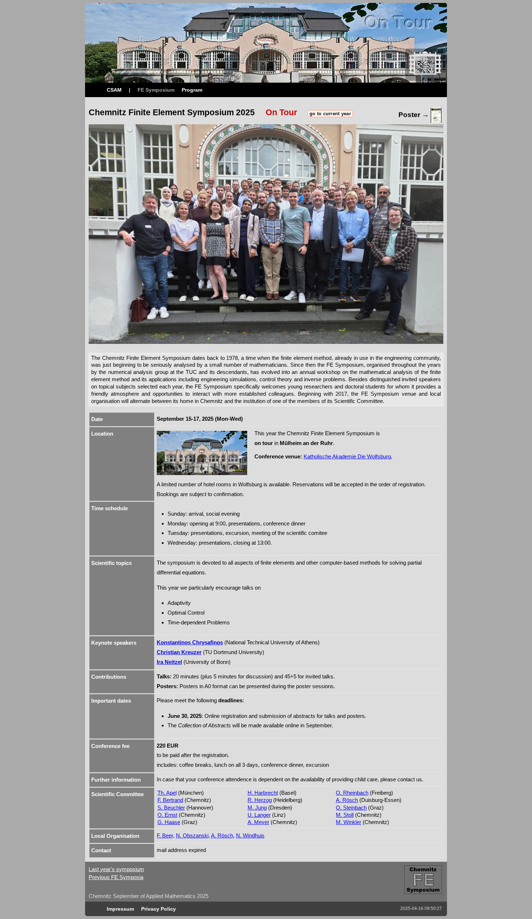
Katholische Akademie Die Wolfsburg (347, 456)
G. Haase (168, 822)
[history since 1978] (424, 896)
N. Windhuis (250, 835)
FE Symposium (156, 90)
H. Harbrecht (263, 793)
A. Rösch (347, 800)
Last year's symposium (116, 869)
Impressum (120, 909)
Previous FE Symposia (116, 877)
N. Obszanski (192, 835)
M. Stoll (345, 815)
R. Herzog (260, 800)
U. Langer (259, 815)
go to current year (330, 113)
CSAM (114, 90)
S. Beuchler (171, 807)
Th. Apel (167, 793)
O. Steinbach (351, 807)
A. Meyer (258, 822)
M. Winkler (348, 822)
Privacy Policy (158, 909)
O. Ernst (167, 815)
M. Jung (257, 807)
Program (192, 90)
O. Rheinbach (352, 793)
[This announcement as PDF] (436, 114)
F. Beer (165, 835)
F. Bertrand (170, 800)
